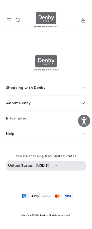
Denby (43, 215)
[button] (8, 20)
